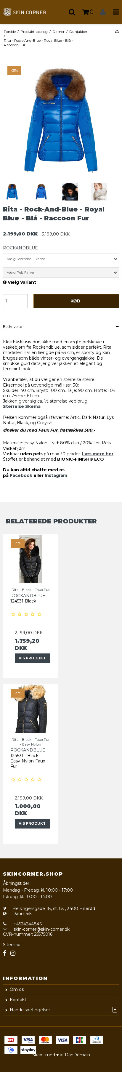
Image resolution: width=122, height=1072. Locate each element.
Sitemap (11, 944)
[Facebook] (4, 953)
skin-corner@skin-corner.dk (42, 929)
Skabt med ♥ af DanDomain (61, 1054)
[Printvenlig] (117, 31)
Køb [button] (75, 301)
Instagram (56, 475)
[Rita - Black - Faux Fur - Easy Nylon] (30, 709)
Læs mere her (97, 453)
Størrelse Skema (22, 406)
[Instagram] (12, 953)
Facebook (21, 475)
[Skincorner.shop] (30, 12)
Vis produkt (32, 658)
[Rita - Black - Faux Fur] (30, 559)
